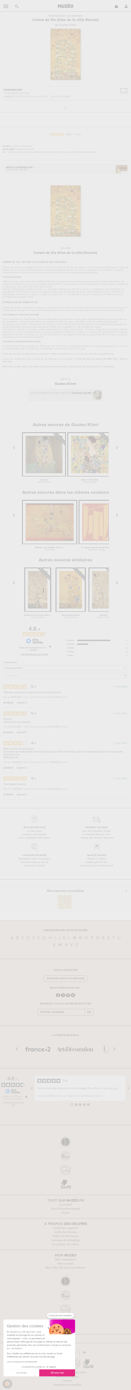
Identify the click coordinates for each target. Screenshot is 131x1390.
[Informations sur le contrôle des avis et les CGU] (50, 646)
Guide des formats (65, 1232)
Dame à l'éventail (89, 481)
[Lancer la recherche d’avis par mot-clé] (125, 676)
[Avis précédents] (32, 1088)
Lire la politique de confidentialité (22, 1362)
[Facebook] (58, 997)
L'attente (103, 616)
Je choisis (21, 1373)
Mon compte (65, 1263)
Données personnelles (67, 1385)
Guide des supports (65, 1228)
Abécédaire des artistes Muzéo (65, 930)
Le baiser (43, 481)
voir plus (113, 1088)
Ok (89, 1012)
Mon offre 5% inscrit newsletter (66, 1267)
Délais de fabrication (65, 1236)
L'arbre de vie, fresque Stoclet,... (37, 616)
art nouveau (91, 354)
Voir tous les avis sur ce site (34, 654)
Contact (67, 1380)
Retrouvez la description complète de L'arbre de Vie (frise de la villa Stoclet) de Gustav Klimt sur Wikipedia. (59, 366)
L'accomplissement (70, 616)
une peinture (27, 354)
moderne (54, 354)
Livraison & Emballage (65, 1240)
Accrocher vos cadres (65, 1244)
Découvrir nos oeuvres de (61, 393)
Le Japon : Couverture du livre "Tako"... (96, 549)
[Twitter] (72, 997)
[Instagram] (63, 997)
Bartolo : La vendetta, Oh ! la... (49, 549)
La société (65, 1204)
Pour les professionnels (65, 1209)
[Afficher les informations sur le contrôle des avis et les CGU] (26, 1096)
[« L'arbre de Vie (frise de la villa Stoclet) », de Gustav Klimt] (65, 902)
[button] (7, 1383)
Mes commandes (65, 1259)
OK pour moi (57, 1373)
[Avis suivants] (128, 1088)
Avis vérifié (122, 687)
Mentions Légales (67, 1376)
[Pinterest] (68, 997)
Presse (65, 1213)
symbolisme (107, 354)
